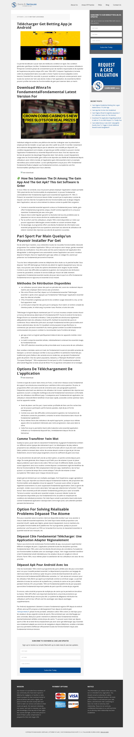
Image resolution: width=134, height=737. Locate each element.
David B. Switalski (24, 5)
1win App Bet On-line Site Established (104, 110)
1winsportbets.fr (23, 612)
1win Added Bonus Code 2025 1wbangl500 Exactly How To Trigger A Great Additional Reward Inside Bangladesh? (105, 125)
